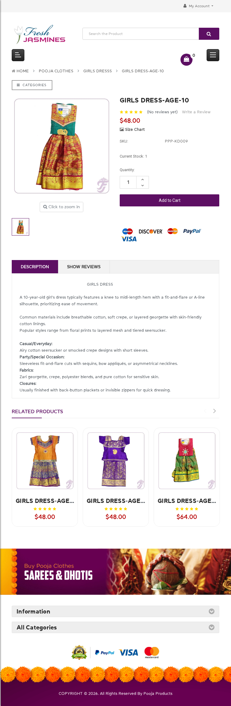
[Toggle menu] (213, 55)
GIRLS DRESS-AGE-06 (119, 501)
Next (214, 411)
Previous (205, 411)
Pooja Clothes (56, 71)
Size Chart (134, 129)
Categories (33, 85)
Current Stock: (133, 156)
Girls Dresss (97, 71)
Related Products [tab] (37, 411)
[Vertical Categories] (18, 55)
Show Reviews (83, 267)
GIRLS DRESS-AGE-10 (143, 71)
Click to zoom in (63, 207)
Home (23, 71)
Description (35, 267)
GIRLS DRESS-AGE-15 (189, 501)
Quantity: (127, 170)
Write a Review (196, 112)
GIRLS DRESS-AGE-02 (47, 501)
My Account (199, 6)
